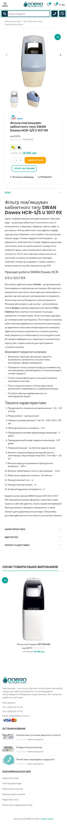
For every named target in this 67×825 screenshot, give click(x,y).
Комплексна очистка (12, 788)
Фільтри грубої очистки (13, 794)
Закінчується (35, 160)
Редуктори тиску (10, 799)
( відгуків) (28, 139)
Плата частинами (24, 168)
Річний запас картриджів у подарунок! (35, 759)
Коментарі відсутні (35, 739)
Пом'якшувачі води (13, 24)
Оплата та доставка (17, 545)
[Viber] (62, 14)
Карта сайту (47, 818)
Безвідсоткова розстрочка (29, 747)
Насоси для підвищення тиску (17, 805)
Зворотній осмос (10, 778)
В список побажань (23, 177)
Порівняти (46, 177)
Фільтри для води (13, 21)
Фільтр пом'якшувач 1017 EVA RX (33, 644)
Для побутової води (33, 21)
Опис (8, 192)
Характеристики (15, 529)
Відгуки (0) (11, 537)
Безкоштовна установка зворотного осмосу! (38, 735)
